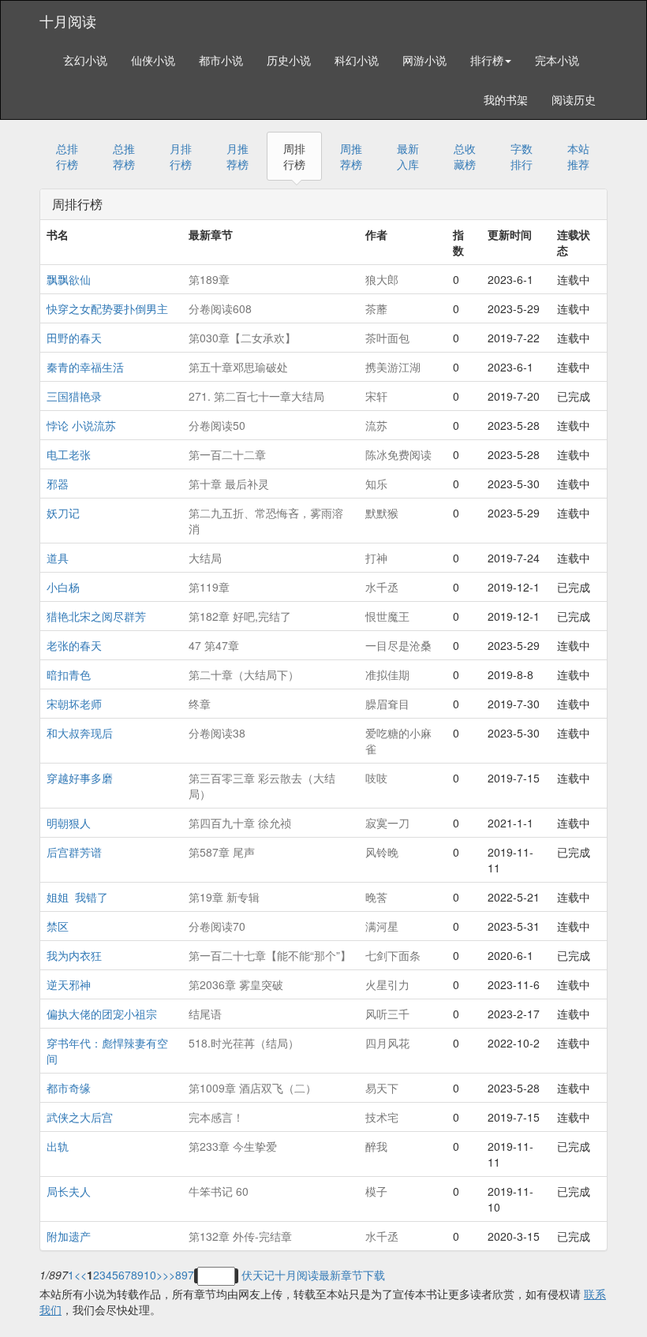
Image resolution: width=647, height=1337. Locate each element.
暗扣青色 (69, 674)
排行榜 (486, 60)
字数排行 (521, 156)
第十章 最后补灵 (229, 483)
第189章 (209, 279)
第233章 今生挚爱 (233, 1146)
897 (184, 1275)
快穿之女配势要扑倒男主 (107, 308)
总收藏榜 (465, 156)
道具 (58, 558)
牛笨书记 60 (219, 1191)
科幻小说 (357, 60)
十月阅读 (67, 20)
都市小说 (221, 60)
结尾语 (205, 1013)
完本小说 (557, 60)
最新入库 (408, 156)
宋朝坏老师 (74, 703)
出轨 (58, 1146)
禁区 (58, 926)
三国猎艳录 (74, 396)
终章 (200, 703)
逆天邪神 (69, 984)
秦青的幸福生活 (85, 367)
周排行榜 (294, 156)
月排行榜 (181, 156)
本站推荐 (578, 156)
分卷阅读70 (217, 926)
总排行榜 (67, 156)
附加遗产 (69, 1236)
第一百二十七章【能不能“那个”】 (270, 955)
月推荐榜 (237, 156)
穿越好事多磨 (80, 778)
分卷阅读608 (220, 308)
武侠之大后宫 (80, 1117)
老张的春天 (74, 645)
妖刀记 (63, 513)
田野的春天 (74, 337)
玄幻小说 (85, 60)
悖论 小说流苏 (81, 425)
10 (150, 1275)
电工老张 (69, 454)
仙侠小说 (153, 60)
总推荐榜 (124, 156)
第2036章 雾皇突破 (236, 984)
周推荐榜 (351, 156)
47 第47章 (214, 645)
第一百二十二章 (227, 454)
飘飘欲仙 (69, 279)
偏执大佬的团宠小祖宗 (102, 1013)
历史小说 (289, 60)
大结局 (205, 558)
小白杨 (63, 587)
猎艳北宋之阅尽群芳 (96, 616)
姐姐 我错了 (77, 897)
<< (80, 1275)
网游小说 (424, 60)
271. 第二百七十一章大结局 (256, 396)
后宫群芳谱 (74, 852)
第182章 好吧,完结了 (240, 616)
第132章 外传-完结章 (240, 1236)
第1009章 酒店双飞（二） (252, 1088)
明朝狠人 (69, 823)
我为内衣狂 (74, 955)
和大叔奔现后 (80, 733)
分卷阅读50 (217, 425)
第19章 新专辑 (224, 897)
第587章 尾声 (222, 852)
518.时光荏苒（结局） (244, 1043)
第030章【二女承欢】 (242, 337)
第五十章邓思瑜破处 (238, 367)
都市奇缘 (69, 1088)
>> (169, 1275)
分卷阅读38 (217, 733)
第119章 (209, 587)
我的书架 (506, 99)
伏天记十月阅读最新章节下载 (313, 1275)
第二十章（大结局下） (244, 674)
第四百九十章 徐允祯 (240, 823)
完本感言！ (216, 1117)
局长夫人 (69, 1191)
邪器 (58, 483)
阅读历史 (574, 99)
